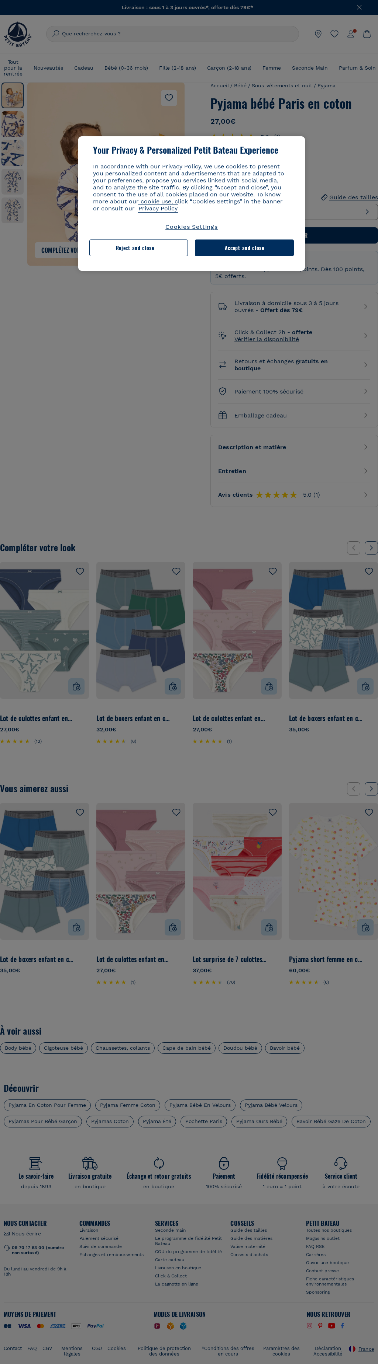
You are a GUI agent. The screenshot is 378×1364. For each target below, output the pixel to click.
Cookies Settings (191, 226)
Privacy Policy (158, 208)
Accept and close (244, 248)
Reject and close (135, 248)
